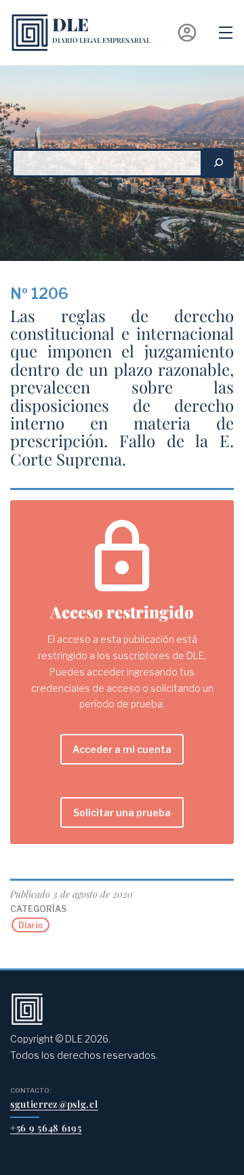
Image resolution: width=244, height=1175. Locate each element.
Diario (30, 925)
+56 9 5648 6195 (46, 1127)
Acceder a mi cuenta (122, 749)
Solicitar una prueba (122, 812)
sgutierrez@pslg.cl (54, 1104)
